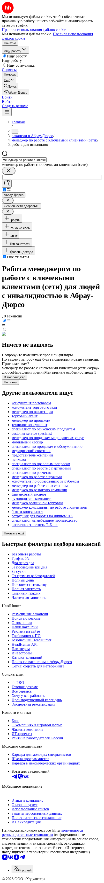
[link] (10, 86)
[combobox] (24, 159)
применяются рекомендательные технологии (42, 832)
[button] (7, 97)
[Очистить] (8, 171)
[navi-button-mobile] (7, 112)
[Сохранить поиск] (7, 184)
